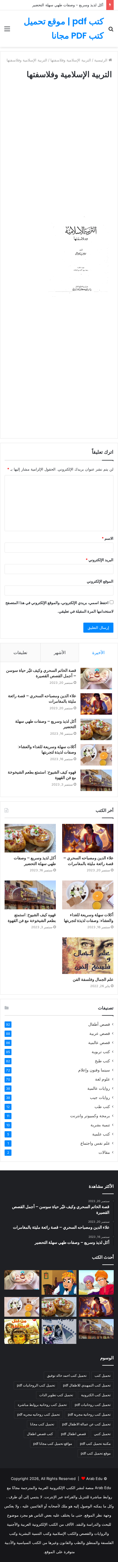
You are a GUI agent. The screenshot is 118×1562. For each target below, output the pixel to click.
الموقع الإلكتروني (100, 581)
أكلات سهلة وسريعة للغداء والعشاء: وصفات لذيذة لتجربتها (47, 749)
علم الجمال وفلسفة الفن (93, 979)
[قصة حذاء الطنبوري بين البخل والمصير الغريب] (59, 1282)
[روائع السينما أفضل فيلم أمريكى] (59, 1331)
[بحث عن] (111, 30)
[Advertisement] (59, 152)
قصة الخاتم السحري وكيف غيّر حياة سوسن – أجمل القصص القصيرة (41, 673)
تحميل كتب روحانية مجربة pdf (89, 1414)
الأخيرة (98, 652)
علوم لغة (102, 1079)
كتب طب (102, 1106)
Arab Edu (94, 1478)
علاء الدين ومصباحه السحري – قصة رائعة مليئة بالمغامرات (42, 698)
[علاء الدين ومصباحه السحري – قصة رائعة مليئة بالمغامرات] (96, 704)
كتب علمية (101, 1134)
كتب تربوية (101, 1051)
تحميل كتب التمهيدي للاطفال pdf (87, 1385)
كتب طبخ (102, 1061)
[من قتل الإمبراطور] (21, 1331)
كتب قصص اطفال (40, 1434)
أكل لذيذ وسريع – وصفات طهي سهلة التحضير (67, 5)
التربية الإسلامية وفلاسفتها (70, 60)
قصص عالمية (99, 1042)
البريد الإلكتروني (99, 559)
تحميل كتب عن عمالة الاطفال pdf (86, 1424)
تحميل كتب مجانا (42, 1424)
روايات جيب (100, 1097)
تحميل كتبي (102, 1434)
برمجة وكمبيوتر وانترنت (90, 1115)
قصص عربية (99, 1033)
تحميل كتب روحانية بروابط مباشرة (42, 1404)
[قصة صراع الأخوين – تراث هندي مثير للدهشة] (96, 1282)
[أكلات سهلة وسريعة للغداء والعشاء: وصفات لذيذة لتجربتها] (96, 755)
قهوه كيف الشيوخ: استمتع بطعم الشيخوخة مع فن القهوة (42, 775)
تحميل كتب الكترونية (96, 1395)
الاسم (107, 538)
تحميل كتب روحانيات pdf (93, 1404)
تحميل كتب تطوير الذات (56, 1395)
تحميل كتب (103, 1375)
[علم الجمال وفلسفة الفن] (87, 955)
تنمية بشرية (100, 1125)
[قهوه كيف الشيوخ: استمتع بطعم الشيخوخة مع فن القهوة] (96, 780)
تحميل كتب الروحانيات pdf (36, 1385)
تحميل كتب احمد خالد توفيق (66, 1375)
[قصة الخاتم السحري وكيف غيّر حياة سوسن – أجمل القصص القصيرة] (96, 678)
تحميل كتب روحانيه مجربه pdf (38, 1414)
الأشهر (60, 652)
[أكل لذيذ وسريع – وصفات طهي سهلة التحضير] (96, 729)
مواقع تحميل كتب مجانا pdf (52, 1443)
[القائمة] (7, 30)
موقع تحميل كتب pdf (96, 1453)
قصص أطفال (99, 1024)
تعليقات (20, 652)
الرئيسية (101, 60)
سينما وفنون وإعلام (94, 1070)
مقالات (104, 1152)
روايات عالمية (98, 1088)
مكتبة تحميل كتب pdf (95, 1443)
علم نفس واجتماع (95, 1143)
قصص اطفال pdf (73, 1434)
